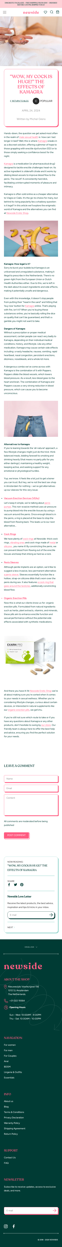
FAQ (6, 1163)
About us (8, 1101)
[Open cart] (57, 12)
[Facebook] (14, 1226)
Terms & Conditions (14, 1112)
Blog (6, 1106)
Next (10, 927)
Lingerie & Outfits (13, 1072)
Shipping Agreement (14, 1128)
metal (52, 542)
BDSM (7, 1066)
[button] (54, 1211)
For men (8, 1050)
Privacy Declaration (14, 1117)
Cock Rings (10, 534)
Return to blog (20, 101)
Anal (6, 1061)
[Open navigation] (4, 12)
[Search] (51, 12)
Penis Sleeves (11, 562)
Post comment (16, 835)
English (29, 947)
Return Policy (11, 1134)
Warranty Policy (12, 1123)
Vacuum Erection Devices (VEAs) (21, 498)
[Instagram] (6, 1226)
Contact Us (10, 1157)
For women (10, 1045)
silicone (8, 546)
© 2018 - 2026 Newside (48, 1240)
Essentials (9, 1077)
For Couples (10, 1055)
